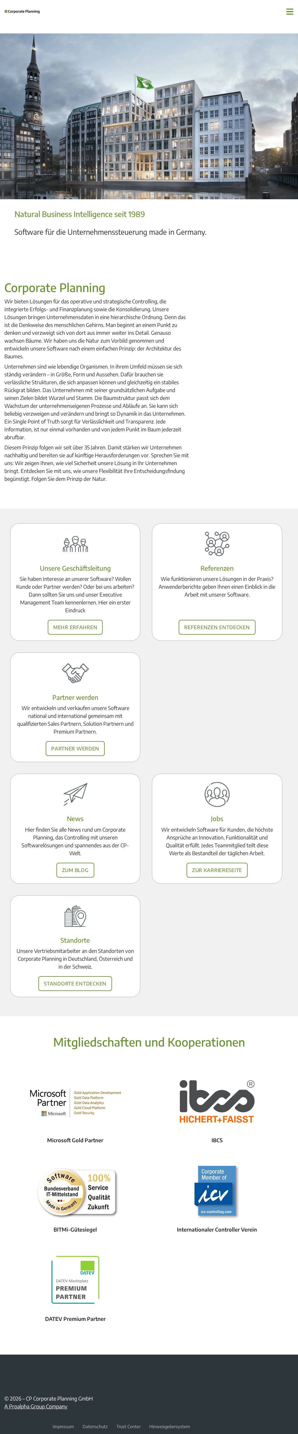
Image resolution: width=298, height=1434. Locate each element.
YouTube (21, 1367)
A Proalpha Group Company (36, 1406)
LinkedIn (7, 1367)
